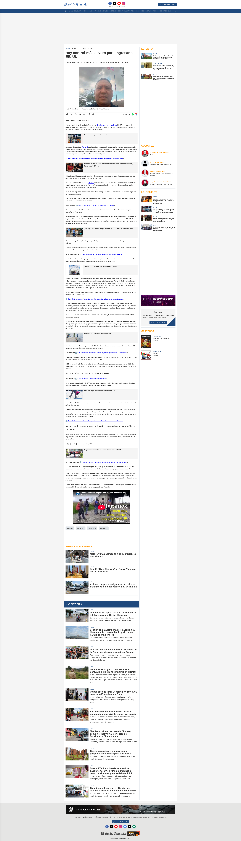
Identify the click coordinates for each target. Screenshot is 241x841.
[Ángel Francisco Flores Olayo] (145, 183)
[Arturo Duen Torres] (145, 163)
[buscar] (176, 11)
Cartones (113, 11)
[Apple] (129, 826)
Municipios (92, 528)
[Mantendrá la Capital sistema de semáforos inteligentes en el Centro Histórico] (77, 616)
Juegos (170, 11)
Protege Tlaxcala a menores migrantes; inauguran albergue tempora (104, 462)
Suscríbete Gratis (158, 322)
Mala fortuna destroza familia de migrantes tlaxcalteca (96, 205)
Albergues (103, 528)
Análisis (105, 11)
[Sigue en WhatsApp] (132, 114)
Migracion (80, 528)
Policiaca (77, 11)
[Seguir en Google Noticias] (136, 114)
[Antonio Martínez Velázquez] (145, 153)
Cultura (127, 11)
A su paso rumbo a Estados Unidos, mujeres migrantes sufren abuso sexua (102, 353)
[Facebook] (110, 3)
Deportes (163, 11)
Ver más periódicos (167, 4)
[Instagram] (123, 3)
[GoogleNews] (125, 826)
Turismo (155, 11)
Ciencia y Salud (146, 11)
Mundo (91, 11)
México (84, 11)
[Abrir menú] (65, 11)
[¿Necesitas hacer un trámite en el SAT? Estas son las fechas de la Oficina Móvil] (146, 227)
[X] (114, 3)
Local (71, 11)
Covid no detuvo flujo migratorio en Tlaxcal (91, 378)
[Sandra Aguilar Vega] (145, 173)
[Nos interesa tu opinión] (120, 809)
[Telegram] (80, 114)
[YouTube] (119, 3)
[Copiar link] (88, 114)
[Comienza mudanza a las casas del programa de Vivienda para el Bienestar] (77, 755)
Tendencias (135, 11)
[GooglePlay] (134, 826)
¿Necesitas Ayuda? (120, 822)
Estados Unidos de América (107, 125)
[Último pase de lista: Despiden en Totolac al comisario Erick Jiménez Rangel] (77, 697)
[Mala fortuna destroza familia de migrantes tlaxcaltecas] (77, 556)
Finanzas (98, 11)
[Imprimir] (93, 114)
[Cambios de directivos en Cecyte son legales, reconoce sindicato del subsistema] (77, 792)
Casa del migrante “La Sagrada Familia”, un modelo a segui (102, 254)
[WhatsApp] (76, 114)
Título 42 (85, 147)
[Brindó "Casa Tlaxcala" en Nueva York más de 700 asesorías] (77, 571)
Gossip (120, 11)
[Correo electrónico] (84, 114)
